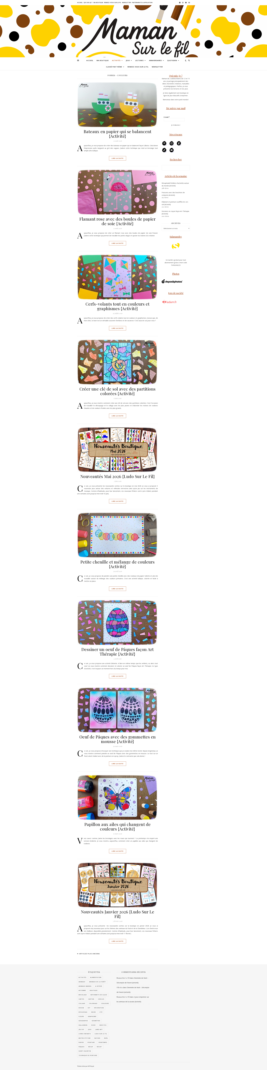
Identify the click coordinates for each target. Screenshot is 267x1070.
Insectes (102, 1025)
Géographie (83, 1020)
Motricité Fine (85, 1038)
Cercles (101, 999)
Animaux (82, 982)
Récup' (99, 1047)
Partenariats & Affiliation (142, 2)
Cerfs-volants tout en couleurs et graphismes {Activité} (118, 306)
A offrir (98, 986)
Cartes (81, 999)
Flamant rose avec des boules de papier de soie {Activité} (117, 221)
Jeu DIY (81, 1029)
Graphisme (92, 1016)
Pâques (81, 1047)
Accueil (80, 2)
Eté (101, 1012)
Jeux (128, 60)
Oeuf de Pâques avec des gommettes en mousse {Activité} (117, 739)
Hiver (93, 1025)
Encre (93, 1012)
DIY (89, 1008)
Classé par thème (114, 67)
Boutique (94, 990)
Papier (81, 1042)
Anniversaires (155, 60)
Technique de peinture (88, 1055)
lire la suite (117, 158)
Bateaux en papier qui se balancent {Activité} (117, 134)
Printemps (103, 1042)
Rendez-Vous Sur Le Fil (112, 2)
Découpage (83, 1012)
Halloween (83, 1025)
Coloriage (93, 1003)
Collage (82, 1003)
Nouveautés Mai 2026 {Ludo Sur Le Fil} (117, 476)
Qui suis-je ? (88, 2)
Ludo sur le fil (101, 1033)
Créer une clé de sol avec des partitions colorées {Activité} (117, 391)
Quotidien (172, 60)
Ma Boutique (98, 2)
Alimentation (95, 977)
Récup (90, 1047)
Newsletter (126, 2)
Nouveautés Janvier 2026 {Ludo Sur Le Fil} (117, 914)
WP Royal (91, 1066)
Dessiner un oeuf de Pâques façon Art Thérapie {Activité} (117, 651)
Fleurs (81, 1016)
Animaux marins (85, 986)
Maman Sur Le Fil (123, 978)
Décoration (99, 1008)
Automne (82, 990)
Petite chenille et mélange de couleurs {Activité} (117, 564)
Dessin (81, 1008)
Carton (91, 999)
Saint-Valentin (85, 1051)
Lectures (139, 60)
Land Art (99, 1029)
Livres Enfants (85, 1033)
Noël (106, 1038)
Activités (116, 60)
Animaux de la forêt (97, 982)
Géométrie (96, 1020)
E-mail (167, 117)
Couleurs (105, 1003)
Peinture (91, 1042)
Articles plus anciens (89, 954)
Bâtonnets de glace (99, 995)
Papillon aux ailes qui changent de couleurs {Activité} (117, 826)
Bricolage (83, 995)
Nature (97, 1038)
